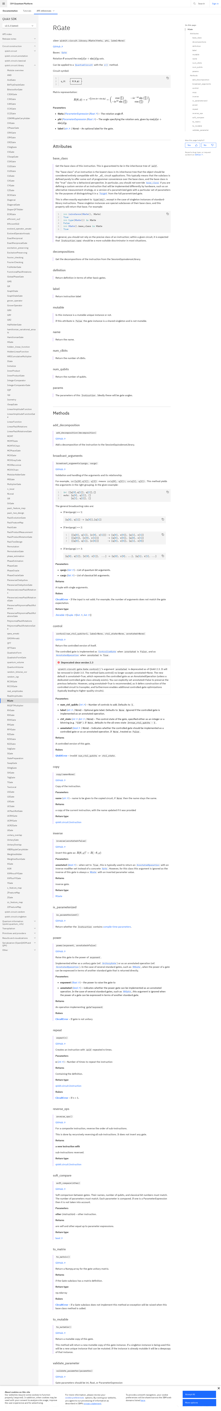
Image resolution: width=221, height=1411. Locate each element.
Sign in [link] (215, 3)
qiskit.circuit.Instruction (68, 822)
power (195, 105)
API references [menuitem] (44, 10)
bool (57, 1238)
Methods (194, 75)
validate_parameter (200, 130)
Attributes (194, 33)
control (195, 88)
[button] (219, 1388)
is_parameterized (199, 101)
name (194, 59)
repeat (195, 109)
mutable (195, 54)
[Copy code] (168, 78)
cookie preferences (74, 1397)
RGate (58, 896)
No (205, 145)
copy (194, 92)
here (143, 1400)
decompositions (199, 42)
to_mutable (197, 126)
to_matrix (196, 122)
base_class (197, 38)
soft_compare (198, 117)
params (195, 71)
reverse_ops (197, 113)
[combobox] (19, 25)
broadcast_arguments (201, 84)
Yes (189, 145)
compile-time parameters (117, 926)
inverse (195, 96)
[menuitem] (10, 10)
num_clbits (197, 63)
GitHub (56, 46)
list (78, 614)
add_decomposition (200, 80)
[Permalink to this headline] (72, 28)
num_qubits (197, 67)
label (194, 50)
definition (196, 46)
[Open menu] (3, 3)
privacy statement (92, 1403)
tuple (70, 614)
